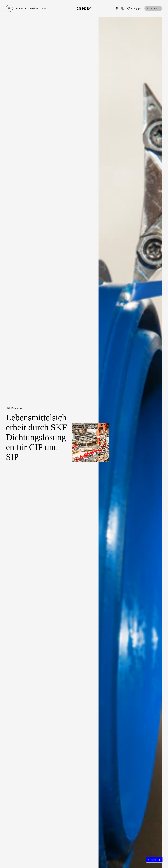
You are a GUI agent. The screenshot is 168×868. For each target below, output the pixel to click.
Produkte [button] (21, 8)
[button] (116, 8)
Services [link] (34, 8)
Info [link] (44, 8)
